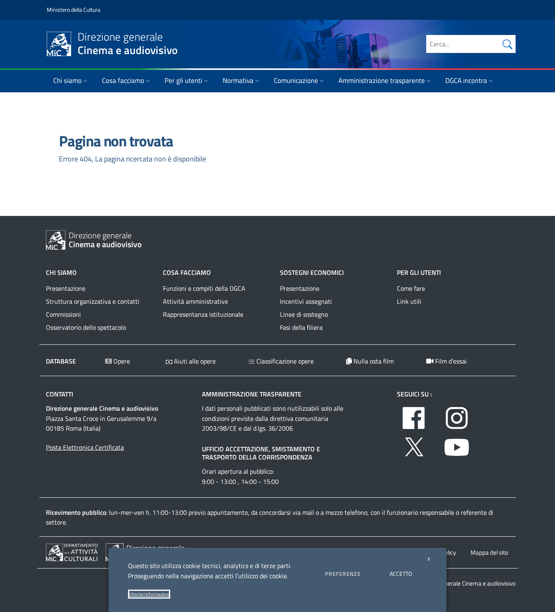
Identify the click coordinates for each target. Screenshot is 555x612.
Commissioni (63, 314)
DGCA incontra (466, 80)
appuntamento (227, 512)
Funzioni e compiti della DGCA (204, 288)
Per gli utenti (183, 80)
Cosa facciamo (123, 80)
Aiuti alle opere (194, 361)
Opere (121, 361)
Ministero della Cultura (73, 9)
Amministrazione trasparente (381, 80)
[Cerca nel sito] (507, 44)
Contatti (59, 394)
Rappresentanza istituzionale (203, 314)
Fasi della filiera (301, 327)
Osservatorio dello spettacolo (86, 327)
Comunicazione (296, 80)
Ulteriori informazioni (149, 594)
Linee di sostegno (304, 314)
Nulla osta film (373, 361)
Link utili (409, 301)
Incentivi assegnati (306, 301)
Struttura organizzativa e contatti (92, 301)
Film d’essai (450, 361)
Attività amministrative (195, 301)
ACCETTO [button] (401, 573)
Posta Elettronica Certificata (85, 447)
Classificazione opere (284, 361)
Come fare (411, 288)
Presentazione (65, 288)
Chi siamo (67, 80)
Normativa (238, 80)
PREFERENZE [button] (343, 574)
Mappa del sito (489, 552)
